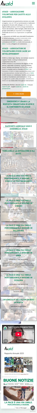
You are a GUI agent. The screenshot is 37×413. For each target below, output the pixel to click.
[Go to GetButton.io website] (33, 411)
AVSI (3, 44)
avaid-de (23, 85)
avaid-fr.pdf (6, 87)
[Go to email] (32, 408)
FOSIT (14, 42)
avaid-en (18, 87)
